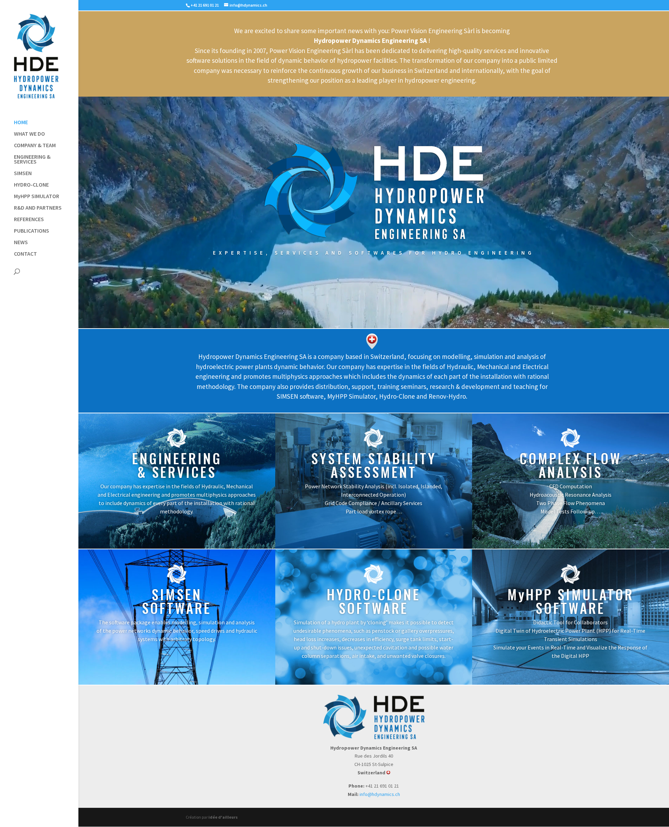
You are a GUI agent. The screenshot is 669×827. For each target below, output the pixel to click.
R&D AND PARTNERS (38, 208)
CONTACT (25, 254)
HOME (21, 123)
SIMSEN (23, 173)
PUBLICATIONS (31, 231)
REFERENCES (29, 220)
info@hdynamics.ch (380, 794)
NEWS (21, 243)
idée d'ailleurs (223, 817)
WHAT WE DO (29, 134)
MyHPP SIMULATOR (36, 197)
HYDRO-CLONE (31, 185)
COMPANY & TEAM (35, 146)
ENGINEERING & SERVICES (32, 159)
